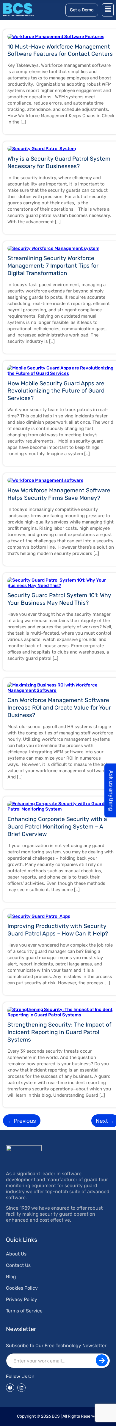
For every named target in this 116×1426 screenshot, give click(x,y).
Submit (102, 1360)
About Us (16, 1254)
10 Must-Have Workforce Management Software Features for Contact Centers (60, 50)
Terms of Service (24, 1311)
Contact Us (18, 1265)
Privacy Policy (21, 1299)
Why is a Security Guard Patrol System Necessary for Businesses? (58, 162)
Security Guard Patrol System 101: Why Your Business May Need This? (59, 599)
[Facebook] (10, 1387)
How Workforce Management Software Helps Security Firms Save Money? (58, 494)
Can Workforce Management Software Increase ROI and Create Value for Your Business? (59, 708)
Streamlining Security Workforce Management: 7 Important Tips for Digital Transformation (52, 266)
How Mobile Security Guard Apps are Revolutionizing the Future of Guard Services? (55, 391)
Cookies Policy (22, 1288)
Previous (21, 1120)
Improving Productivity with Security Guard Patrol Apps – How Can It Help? (57, 930)
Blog (11, 1276)
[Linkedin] (21, 1387)
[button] (108, 9)
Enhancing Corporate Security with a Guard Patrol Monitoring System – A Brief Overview (57, 827)
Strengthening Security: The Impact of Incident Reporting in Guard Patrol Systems (59, 1032)
